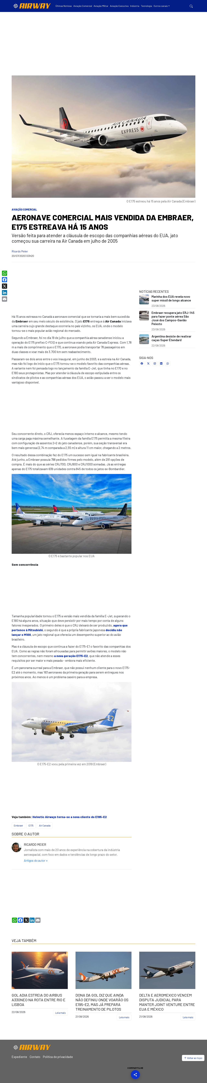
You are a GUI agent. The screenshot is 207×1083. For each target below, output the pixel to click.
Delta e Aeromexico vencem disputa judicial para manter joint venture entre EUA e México (167, 1002)
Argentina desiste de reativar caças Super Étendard (171, 338)
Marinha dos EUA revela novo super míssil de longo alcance (171, 298)
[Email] (5, 299)
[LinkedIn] (5, 292)
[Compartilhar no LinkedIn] (161, 363)
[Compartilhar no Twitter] (148, 363)
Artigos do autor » (36, 860)
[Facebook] (5, 279)
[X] (5, 286)
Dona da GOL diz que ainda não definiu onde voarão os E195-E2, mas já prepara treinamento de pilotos (102, 1002)
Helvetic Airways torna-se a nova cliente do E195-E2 (70, 817)
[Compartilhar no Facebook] (141, 363)
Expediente (19, 1057)
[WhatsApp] (5, 273)
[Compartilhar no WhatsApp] (167, 363)
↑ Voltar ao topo (193, 1057)
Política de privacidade (58, 1057)
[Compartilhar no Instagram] (154, 363)
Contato (35, 1057)
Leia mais (60, 1012)
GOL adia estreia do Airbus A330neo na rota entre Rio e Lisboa (38, 1000)
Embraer (18, 825)
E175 (30, 825)
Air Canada (44, 825)
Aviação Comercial (24, 209)
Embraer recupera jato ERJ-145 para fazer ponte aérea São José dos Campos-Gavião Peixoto (173, 318)
